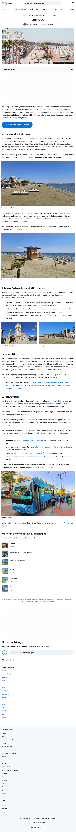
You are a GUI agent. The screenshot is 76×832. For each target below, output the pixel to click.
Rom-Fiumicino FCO (8, 746)
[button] (2, 3)
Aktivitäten (34, 9)
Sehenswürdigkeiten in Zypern (27, 538)
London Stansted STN (8, 740)
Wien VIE (4, 736)
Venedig (4, 780)
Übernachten (5, 694)
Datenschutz (45, 819)
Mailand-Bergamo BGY (9, 753)
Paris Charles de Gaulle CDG (10, 770)
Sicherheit (5, 711)
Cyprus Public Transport (59, 401)
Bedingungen (36, 819)
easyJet (4, 756)
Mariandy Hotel (63, 382)
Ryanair (4, 743)
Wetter (44, 9)
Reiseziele (22, 15)
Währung (4, 697)
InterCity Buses (39, 433)
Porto (3, 800)
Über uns (4, 809)
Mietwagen (5, 691)
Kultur (3, 707)
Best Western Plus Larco (60, 386)
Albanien (4, 787)
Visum (3, 714)
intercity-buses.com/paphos (32, 453)
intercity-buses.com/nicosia (32, 441)
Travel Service (6, 767)
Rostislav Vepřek (32, 24)
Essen (62, 9)
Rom (3, 790)
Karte (53, 305)
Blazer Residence (49, 382)
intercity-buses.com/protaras (46, 447)
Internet (4, 717)
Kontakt (4, 812)
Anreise (54, 9)
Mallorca (4, 797)
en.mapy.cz (6, 425)
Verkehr (4, 687)
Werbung (53, 819)
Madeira (4, 773)
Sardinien (4, 750)
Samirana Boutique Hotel (40, 386)
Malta (3, 777)
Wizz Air (4, 763)
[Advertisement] (38, 88)
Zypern (4, 9)
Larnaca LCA (52, 109)
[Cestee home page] (9, 3)
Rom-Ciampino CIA (8, 760)
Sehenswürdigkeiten (18, 9)
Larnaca (53, 15)
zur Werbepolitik (49, 601)
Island (3, 783)
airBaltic (4, 733)
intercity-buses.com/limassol (33, 457)
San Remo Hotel (36, 382)
